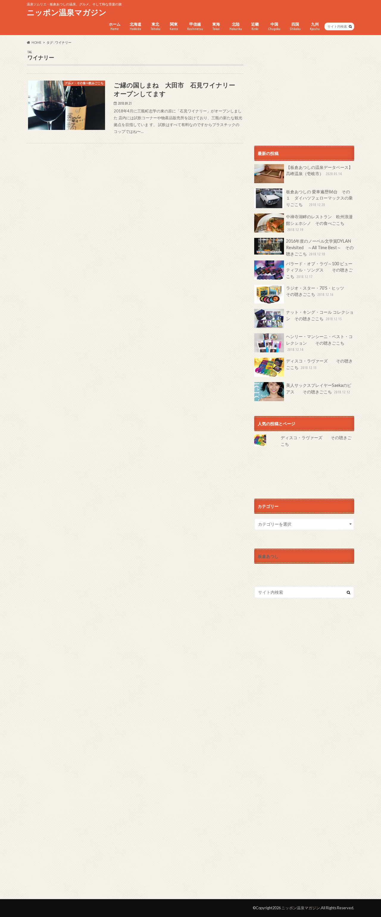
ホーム (115, 26)
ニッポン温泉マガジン (67, 12)
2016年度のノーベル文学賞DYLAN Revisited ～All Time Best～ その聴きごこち (320, 247)
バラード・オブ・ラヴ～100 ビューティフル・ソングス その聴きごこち (319, 270)
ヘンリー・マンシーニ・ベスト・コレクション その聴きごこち (319, 342)
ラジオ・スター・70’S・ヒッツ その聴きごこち (319, 291)
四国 (295, 26)
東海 (216, 26)
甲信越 (195, 26)
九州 (315, 26)
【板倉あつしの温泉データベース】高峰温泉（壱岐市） (319, 170)
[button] (66, 105)
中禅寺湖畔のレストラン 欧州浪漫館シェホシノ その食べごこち (319, 223)
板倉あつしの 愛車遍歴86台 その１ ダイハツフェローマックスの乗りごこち (319, 198)
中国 (274, 26)
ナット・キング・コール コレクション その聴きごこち (320, 315)
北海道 (135, 26)
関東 (174, 26)
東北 (155, 26)
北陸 (235, 26)
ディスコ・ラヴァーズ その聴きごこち (319, 364)
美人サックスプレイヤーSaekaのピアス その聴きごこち (318, 388)
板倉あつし (268, 556)
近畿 (255, 26)
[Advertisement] (304, 92)
